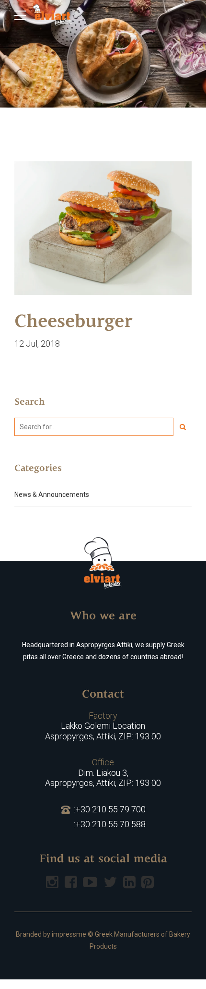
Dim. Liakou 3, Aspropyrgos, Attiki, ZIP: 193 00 (103, 772)
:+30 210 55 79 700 (110, 809)
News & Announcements (51, 494)
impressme (69, 934)
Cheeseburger (73, 323)
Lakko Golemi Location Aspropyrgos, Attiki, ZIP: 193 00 (103, 726)
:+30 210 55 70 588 (110, 824)
